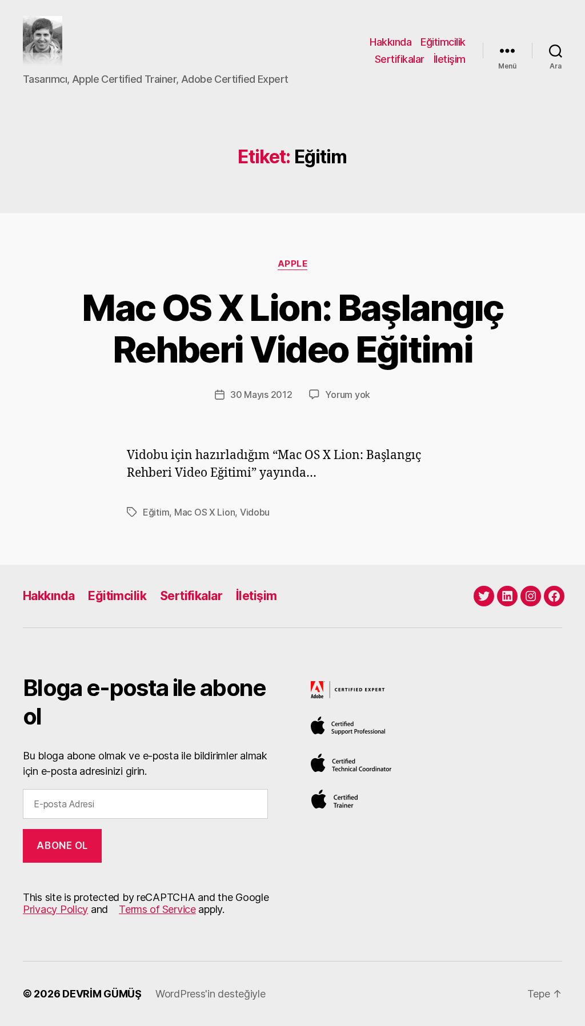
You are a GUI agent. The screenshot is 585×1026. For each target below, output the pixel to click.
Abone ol (62, 845)
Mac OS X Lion (204, 512)
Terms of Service (157, 909)
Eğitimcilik (443, 42)
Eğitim (156, 512)
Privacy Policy (55, 909)
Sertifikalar (399, 59)
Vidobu (255, 512)
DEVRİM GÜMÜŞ (102, 994)
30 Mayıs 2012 (261, 394)
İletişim (450, 59)
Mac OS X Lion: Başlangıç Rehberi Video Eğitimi (292, 328)
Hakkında (390, 42)
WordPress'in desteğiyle (210, 994)
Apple (293, 264)
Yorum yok (347, 394)
